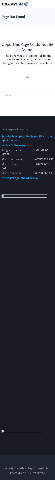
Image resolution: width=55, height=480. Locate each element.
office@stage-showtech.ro (20, 178)
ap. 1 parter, (10, 140)
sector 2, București (14, 145)
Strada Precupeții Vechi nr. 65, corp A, (27, 136)
